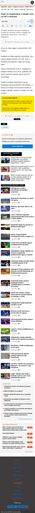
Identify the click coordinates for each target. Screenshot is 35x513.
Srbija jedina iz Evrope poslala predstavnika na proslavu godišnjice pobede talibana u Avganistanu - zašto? (21, 160)
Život (11, 9)
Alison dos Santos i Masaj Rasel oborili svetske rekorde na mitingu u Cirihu (21, 294)
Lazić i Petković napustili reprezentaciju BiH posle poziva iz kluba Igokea (22, 216)
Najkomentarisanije (9, 424)
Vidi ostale (28, 451)
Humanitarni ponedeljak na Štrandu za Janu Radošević (17, 399)
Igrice (10, 6)
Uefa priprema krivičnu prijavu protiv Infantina (22, 320)
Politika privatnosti (17, 498)
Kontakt (17, 486)
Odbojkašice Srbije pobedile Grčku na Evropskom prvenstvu (22, 338)
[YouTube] (23, 506)
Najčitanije (22, 9)
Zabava (16, 9)
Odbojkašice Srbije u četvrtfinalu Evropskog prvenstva (19, 190)
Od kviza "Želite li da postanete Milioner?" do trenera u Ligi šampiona (22, 365)
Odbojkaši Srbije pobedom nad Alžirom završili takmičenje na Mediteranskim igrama (22, 271)
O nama (17, 479)
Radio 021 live (29, 6)
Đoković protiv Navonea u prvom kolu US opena (20, 312)
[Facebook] (3, 26)
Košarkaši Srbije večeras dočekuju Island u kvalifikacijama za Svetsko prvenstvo (20, 283)
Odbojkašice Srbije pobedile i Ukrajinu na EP (21, 304)
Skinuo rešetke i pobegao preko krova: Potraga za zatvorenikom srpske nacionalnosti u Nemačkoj (18, 415)
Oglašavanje (17, 483)
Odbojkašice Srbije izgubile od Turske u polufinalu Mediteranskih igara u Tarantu (22, 252)
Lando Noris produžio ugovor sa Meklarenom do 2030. (21, 243)
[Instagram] (9, 506)
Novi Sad (3, 9)
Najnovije (4, 6)
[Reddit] (12, 26)
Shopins (17, 471)
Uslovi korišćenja (17, 494)
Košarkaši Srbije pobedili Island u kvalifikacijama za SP (22, 262)
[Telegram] (25, 26)
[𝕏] (7, 26)
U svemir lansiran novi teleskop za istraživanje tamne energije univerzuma (18, 404)
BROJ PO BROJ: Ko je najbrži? (13, 391)
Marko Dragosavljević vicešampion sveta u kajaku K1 (22, 235)
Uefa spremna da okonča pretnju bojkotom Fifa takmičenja (20, 355)
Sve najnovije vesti (25, 419)
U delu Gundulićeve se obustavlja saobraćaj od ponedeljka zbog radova (18, 409)
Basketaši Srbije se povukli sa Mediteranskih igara (22, 226)
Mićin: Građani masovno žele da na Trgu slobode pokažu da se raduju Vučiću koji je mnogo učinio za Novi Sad (22, 177)
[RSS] (26, 506)
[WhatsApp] (21, 26)
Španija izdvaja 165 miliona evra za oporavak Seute (17, 395)
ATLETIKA (5, 127)
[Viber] (16, 26)
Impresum (17, 490)
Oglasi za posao (19, 6)
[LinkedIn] (19, 506)
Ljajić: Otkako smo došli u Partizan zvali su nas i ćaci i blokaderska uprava (21, 375)
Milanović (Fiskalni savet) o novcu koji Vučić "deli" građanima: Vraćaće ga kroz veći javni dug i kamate (22, 169)
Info (8, 9)
